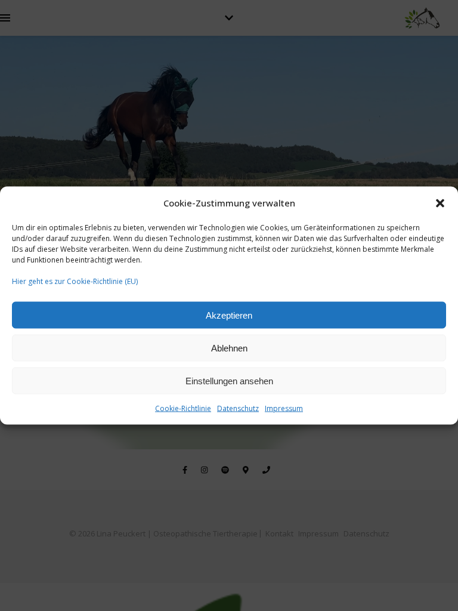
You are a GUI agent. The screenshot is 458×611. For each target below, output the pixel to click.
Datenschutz (238, 408)
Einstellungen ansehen (229, 380)
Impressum (284, 408)
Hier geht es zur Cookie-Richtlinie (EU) (75, 281)
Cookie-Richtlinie (183, 408)
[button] (440, 203)
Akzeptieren (229, 315)
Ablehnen (229, 347)
